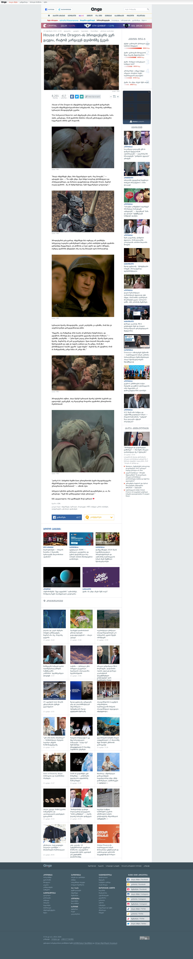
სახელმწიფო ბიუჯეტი (78, 882)
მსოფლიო (46, 882)
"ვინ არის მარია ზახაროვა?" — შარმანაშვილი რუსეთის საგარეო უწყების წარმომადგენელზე (54, 733)
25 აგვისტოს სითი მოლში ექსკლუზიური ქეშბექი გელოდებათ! (54, 697)
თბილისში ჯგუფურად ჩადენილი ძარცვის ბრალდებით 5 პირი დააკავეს (137, 174)
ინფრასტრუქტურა (49, 910)
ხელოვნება (84, 31)
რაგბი (73, 911)
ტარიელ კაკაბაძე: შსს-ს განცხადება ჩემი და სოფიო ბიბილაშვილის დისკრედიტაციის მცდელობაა (137, 318)
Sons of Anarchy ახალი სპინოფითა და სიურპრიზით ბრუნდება (54, 768)
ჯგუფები (51, 9)
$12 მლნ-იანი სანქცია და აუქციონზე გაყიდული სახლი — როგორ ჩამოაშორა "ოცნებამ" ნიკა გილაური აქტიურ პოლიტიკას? (137, 408)
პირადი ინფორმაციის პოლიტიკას (106, 943)
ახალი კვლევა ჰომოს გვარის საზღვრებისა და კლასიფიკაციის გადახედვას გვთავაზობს (54, 804)
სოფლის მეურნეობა (77, 885)
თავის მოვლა (103, 885)
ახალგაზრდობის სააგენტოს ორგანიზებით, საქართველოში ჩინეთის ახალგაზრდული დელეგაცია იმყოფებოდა (108, 697)
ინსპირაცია (102, 910)
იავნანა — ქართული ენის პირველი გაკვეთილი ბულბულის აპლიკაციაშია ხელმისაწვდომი (81, 661)
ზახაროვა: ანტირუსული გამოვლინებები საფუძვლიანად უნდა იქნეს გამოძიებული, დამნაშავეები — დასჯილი (108, 768)
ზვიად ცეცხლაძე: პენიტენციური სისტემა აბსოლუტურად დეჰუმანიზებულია (137, 260)
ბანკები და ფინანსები (78, 877)
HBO (88, 507)
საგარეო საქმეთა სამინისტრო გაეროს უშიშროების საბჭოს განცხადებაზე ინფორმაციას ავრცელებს (108, 804)
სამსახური (102, 905)
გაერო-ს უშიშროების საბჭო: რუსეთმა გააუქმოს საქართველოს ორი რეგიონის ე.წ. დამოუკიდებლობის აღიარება (137, 378)
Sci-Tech (75, 888)
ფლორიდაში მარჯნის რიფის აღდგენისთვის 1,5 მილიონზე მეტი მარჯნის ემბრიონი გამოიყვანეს (108, 733)
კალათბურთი (75, 914)
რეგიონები (46, 905)
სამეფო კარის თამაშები (99, 507)
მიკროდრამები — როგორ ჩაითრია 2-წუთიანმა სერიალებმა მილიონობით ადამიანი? (56, 545)
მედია (45, 913)
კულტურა (76, 31)
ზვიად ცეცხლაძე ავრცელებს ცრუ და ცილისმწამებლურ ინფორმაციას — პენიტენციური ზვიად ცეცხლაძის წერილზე (81, 697)
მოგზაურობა (103, 893)
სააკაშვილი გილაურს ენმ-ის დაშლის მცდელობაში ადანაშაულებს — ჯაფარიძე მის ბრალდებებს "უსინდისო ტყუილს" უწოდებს (137, 145)
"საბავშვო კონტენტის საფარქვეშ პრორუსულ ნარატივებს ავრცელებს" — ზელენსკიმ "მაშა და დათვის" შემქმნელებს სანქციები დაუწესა (137, 202)
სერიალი (73, 507)
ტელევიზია (67, 31)
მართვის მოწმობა (36, 2)
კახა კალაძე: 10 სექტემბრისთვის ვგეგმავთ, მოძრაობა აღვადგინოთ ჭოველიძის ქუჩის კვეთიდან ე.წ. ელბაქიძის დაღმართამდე (81, 840)
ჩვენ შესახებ (92, 866)
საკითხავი (119, 16)
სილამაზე (102, 890)
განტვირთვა (24, 2)
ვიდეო (90, 16)
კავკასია (46, 885)
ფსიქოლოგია (103, 877)
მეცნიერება (74, 895)
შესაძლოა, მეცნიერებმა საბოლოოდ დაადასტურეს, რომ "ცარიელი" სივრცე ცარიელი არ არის (138, 468)
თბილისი (46, 903)
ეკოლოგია (46, 895)
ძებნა (45, 2)
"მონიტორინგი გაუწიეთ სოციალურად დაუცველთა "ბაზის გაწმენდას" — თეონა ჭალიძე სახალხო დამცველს (81, 804)
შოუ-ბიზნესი (94, 31)
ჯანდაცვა (46, 900)
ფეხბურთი (74, 909)
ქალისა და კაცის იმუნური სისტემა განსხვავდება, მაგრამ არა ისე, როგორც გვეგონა (54, 625)
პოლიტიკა (115, 20)
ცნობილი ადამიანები (107, 31)
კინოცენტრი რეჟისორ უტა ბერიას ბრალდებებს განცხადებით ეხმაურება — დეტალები (137, 485)
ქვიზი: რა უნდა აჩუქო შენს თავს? (102, 580)
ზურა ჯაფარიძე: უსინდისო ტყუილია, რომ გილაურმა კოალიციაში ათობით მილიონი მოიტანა (137, 232)
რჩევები (101, 913)
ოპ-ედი (98, 16)
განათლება (47, 898)
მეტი (143, 20)
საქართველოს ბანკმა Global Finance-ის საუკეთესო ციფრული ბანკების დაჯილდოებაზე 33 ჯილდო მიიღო (137, 493)
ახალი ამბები (13, 2)
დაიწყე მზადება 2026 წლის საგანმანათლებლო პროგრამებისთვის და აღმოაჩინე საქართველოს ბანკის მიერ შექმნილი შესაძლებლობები (109, 547)
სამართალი (47, 908)
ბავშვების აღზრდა (105, 882)
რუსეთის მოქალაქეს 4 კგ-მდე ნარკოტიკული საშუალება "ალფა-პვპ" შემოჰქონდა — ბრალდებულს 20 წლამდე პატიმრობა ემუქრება (81, 733)
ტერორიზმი (47, 880)
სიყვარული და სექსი (105, 908)
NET (81, 16)
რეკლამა (141, 16)
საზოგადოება (125, 20)
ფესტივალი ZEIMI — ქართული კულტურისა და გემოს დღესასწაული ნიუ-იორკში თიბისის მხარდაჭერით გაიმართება (82, 546)
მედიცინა (102, 880)
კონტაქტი (147, 866)
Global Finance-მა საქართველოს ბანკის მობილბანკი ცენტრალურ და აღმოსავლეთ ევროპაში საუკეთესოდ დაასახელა (108, 840)
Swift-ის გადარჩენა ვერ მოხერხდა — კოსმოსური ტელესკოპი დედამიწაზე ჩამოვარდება (81, 768)
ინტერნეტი (65, 507)
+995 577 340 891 (67, 939)
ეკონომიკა (136, 20)
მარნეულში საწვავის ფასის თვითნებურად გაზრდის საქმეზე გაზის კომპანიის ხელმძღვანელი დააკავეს (54, 661)
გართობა (102, 900)
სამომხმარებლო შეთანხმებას (82, 943)
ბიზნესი (73, 880)
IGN (58, 504)
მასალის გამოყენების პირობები (132, 866)
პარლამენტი (47, 877)
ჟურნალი (72, 16)
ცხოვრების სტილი (107, 888)
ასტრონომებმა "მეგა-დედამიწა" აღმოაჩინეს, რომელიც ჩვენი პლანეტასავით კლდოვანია (63, 581)
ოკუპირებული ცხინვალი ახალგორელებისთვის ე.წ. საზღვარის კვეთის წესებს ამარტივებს (108, 625)
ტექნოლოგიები (76, 890)
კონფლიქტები (48, 887)
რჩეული (130, 16)
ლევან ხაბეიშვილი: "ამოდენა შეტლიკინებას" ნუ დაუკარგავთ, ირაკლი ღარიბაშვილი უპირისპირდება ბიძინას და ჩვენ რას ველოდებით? (137, 477)
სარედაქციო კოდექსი (113, 866)
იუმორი (101, 903)
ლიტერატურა (56, 509)
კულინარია (102, 898)
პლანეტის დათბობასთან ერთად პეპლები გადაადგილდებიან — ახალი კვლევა (81, 625)
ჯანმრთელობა (105, 875)
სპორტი (74, 907)
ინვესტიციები (66, 9)
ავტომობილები (104, 895)
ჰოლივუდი (82, 507)
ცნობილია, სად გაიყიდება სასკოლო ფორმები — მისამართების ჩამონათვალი (54, 840)
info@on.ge (55, 939)
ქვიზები (108, 16)
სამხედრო (46, 890)
